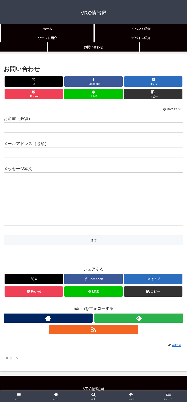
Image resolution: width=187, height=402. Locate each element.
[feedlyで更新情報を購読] (138, 318)
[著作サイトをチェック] (48, 318)
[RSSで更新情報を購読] (93, 329)
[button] (153, 94)
